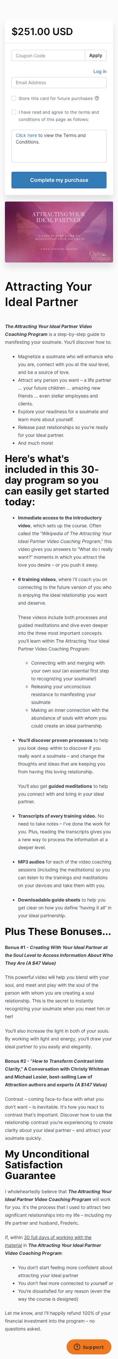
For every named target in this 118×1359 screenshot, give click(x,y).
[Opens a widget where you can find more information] (88, 1347)
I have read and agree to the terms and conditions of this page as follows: (59, 115)
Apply (95, 55)
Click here (26, 135)
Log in (100, 71)
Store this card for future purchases (59, 98)
